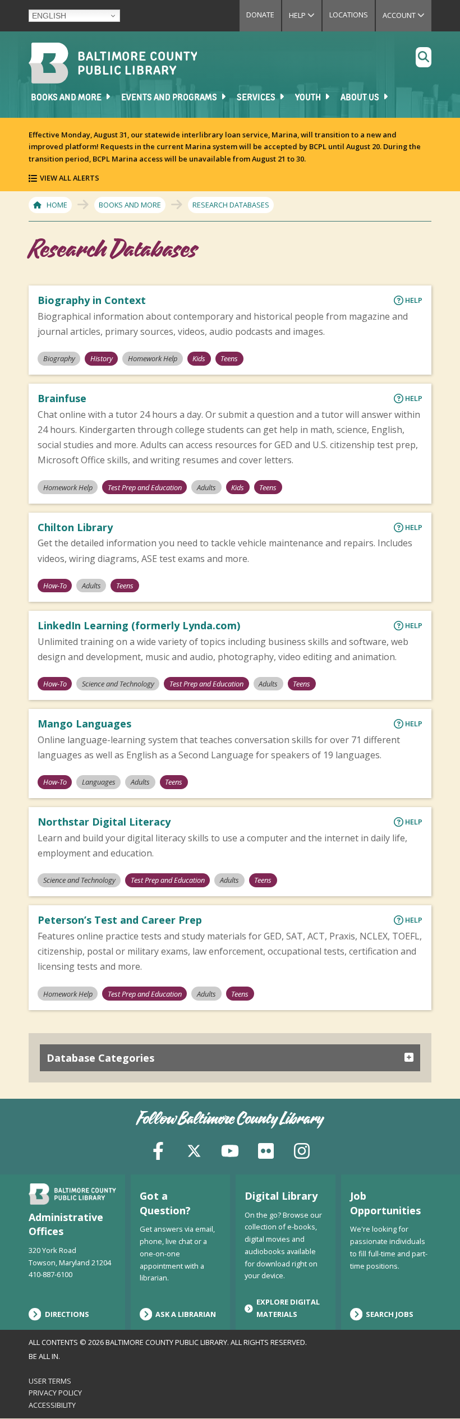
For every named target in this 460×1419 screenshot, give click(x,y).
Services (257, 98)
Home (57, 205)
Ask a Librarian (185, 1314)
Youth (309, 98)
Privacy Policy (55, 1393)
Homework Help (152, 358)
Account (407, 15)
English (49, 15)
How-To (55, 585)
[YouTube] (230, 1150)
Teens (229, 358)
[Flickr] (266, 1150)
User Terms (50, 1381)
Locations (348, 15)
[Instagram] (302, 1150)
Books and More (67, 98)
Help (305, 15)
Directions (67, 1314)
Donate (260, 15)
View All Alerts (69, 178)
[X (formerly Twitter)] (194, 1150)
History (101, 358)
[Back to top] (432, 1389)
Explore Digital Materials (288, 1308)
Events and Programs (170, 98)
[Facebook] (158, 1150)
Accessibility (52, 1405)
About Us (361, 98)
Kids (198, 358)
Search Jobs (389, 1314)
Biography (59, 358)
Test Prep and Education (145, 487)
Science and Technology (118, 684)
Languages (99, 782)
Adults (206, 487)
